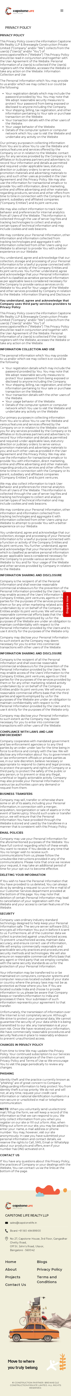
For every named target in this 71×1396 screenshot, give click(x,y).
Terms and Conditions (47, 1279)
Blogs (42, 1262)
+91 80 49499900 (29, 1230)
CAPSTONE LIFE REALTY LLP (26, 1215)
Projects (12, 1277)
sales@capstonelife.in (23, 1222)
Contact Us (15, 1285)
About (11, 1269)
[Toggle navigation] (61, 10)
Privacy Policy (49, 1269)
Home (10, 1262)
